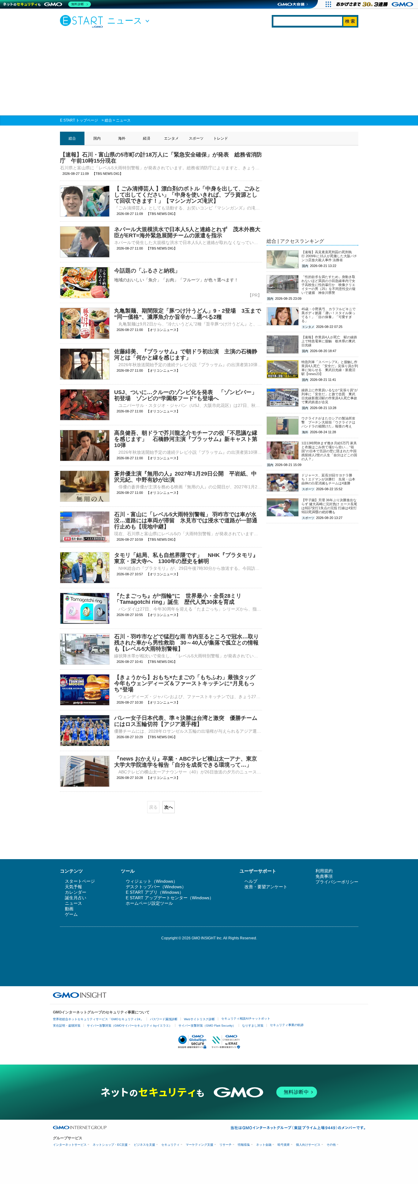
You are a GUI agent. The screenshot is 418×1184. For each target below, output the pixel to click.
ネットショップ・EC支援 (110, 1144)
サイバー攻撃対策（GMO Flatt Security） (207, 1025)
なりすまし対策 (252, 1025)
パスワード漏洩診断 (163, 1019)
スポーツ (196, 138)
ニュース (123, 120)
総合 (108, 120)
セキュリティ (170, 1144)
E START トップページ (79, 120)
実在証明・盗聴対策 (66, 1025)
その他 (331, 1144)
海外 (121, 138)
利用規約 (324, 870)
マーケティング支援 (199, 1144)
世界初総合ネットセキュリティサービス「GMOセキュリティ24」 (98, 1019)
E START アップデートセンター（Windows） (170, 897)
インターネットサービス (70, 1144)
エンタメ (171, 138)
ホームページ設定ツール (149, 903)
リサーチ (225, 1144)
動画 (69, 908)
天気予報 (73, 886)
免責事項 (324, 876)
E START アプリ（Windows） (155, 892)
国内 (97, 138)
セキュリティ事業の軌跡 (287, 1025)
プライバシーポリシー (336, 881)
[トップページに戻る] (83, 21)
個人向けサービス (308, 1144)
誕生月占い (75, 897)
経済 (146, 138)
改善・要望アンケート (265, 886)
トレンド (220, 138)
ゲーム (71, 914)
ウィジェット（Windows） (151, 881)
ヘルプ (250, 881)
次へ (168, 807)
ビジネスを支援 (144, 1144)
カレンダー (75, 892)
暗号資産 (284, 1144)
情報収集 (244, 1144)
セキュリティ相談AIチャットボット (245, 1018)
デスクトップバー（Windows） (156, 886)
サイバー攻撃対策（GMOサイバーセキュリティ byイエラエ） (129, 1025)
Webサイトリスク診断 (199, 1019)
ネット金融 (263, 1144)
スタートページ (80, 881)
